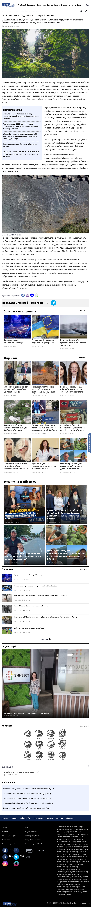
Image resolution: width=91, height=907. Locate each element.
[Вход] (81, 12)
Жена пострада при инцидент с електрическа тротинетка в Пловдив (40, 595)
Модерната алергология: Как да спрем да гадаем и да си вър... (29, 713)
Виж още (44, 639)
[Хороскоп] (45, 760)
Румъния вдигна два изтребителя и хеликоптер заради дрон (73, 343)
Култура (72, 5)
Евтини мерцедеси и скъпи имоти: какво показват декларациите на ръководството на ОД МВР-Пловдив (16, 390)
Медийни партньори (32, 832)
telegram (32, 295)
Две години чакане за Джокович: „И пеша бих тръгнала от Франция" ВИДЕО (22, 516)
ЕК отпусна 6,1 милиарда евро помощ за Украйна (43, 341)
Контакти (6, 840)
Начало (5, 818)
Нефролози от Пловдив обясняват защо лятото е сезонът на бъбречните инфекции (73, 390)
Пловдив (22, 5)
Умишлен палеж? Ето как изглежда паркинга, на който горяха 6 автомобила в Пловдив (46, 617)
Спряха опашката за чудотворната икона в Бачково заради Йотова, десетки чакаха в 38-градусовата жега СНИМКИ (66, 514)
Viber (27, 295)
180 (28, 600)
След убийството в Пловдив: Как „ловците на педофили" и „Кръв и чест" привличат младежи (72, 428)
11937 (44, 472)
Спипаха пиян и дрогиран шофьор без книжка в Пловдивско (36, 586)
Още (79, 5)
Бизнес (50, 5)
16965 (16, 472)
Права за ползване (32, 836)
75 (15, 346)
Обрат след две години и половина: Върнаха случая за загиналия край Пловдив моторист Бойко (44, 428)
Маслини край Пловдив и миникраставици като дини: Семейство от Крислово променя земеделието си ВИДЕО (71, 466)
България (31, 5)
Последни (7, 569)
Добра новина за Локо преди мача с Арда (29, 628)
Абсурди (69, 818)
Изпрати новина (89, 443)
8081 (60, 522)
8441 (17, 562)
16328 (16, 716)
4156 (16, 434)
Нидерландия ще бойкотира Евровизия (14, 341)
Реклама (5, 832)
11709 (73, 472)
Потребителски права (33, 840)
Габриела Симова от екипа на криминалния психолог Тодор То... (27, 798)
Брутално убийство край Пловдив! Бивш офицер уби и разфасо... (28, 803)
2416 (29, 622)
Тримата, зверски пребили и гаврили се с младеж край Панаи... (27, 808)
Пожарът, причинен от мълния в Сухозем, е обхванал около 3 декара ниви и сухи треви (43, 390)
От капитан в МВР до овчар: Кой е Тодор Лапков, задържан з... (27, 793)
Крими (57, 5)
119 (44, 346)
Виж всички (82, 311)
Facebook (23, 295)
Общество (25, 818)
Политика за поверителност (13, 844)
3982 (73, 395)
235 (28, 611)
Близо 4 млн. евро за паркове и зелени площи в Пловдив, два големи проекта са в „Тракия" (15, 428)
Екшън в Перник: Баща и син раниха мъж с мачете (32, 606)
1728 (44, 395)
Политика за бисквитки (34, 844)
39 (28, 580)
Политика (41, 5)
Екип (27, 828)
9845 (17, 522)
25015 (16, 395)
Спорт (64, 5)
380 (73, 349)
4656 (73, 434)
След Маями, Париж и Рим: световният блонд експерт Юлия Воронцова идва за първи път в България (16, 466)
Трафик (49, 818)
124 (28, 633)
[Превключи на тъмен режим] (87, 5)
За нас (4, 828)
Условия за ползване (9, 836)
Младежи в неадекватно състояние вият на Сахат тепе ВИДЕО (28, 789)
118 (28, 591)
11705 (60, 562)
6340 (44, 434)
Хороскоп (7, 725)
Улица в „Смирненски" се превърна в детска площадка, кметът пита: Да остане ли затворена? (23, 556)
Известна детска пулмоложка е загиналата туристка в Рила (44, 466)
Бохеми (59, 818)
